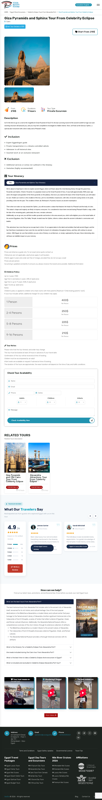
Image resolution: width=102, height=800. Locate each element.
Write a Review (15, 568)
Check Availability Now (20, 420)
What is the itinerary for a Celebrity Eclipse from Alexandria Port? (30, 647)
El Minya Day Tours (36, 783)
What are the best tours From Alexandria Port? (23, 602)
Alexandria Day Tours (37, 769)
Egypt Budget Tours (13, 783)
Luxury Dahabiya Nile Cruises (60, 777)
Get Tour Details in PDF (15, 26)
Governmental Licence (64, 751)
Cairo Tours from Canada (38, 773)
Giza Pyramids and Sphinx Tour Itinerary (27, 183)
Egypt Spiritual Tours (13, 779)
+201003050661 (65, 735)
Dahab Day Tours (36, 776)
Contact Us (86, 797)
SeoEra (6, 797)
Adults (21, 398)
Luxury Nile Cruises (60, 773)
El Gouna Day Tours (37, 779)
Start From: (17, 470)
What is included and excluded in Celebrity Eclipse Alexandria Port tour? (33, 663)
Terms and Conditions (26, 751)
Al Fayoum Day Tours (37, 766)
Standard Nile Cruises (61, 769)
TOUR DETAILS (12, 487)
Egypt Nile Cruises (12, 773)
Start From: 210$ (86, 32)
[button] (90, 516)
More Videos (50, 715)
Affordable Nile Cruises (62, 766)
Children (51, 398)
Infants (80, 398)
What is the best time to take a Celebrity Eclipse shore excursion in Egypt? (34, 658)
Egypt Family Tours (12, 769)
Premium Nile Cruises (61, 782)
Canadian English (83, 5)
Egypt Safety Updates (45, 751)
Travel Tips (79, 751)
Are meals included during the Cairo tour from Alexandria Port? (30, 652)
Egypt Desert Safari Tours (15, 776)
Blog (76, 797)
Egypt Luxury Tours (13, 766)
